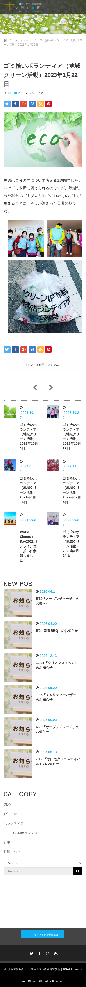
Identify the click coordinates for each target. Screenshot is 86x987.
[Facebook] (39, 952)
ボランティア (34, 93)
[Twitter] (30, 952)
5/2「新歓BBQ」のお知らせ (57, 631)
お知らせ (10, 814)
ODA (7, 804)
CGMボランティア (27, 833)
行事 (7, 842)
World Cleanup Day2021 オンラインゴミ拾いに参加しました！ (29, 546)
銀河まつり (12, 852)
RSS (55, 952)
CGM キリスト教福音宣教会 (43, 934)
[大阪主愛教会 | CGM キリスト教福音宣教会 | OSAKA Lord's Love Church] (25, 7)
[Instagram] (47, 952)
